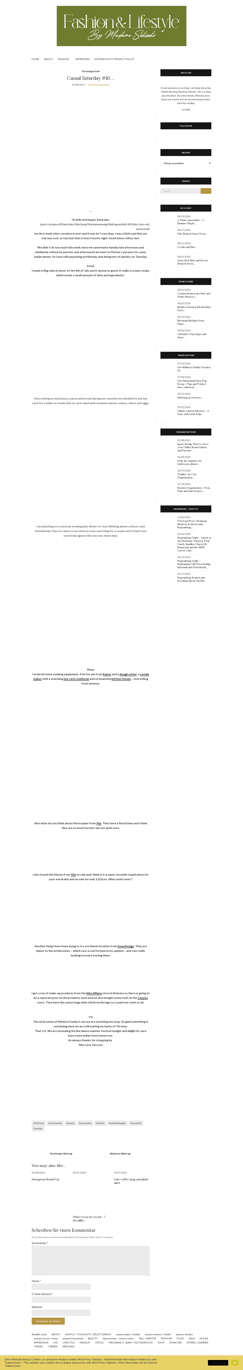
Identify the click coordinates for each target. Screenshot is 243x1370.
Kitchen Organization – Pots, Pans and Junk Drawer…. (193, 489)
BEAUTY (93, 1338)
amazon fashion (184, 1334)
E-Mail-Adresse (42, 1294)
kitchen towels (121, 678)
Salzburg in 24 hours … (190, 397)
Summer (38, 1128)
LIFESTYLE (69, 1342)
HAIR (192, 1338)
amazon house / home (46, 1338)
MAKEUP (85, 1342)
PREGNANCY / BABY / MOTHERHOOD (131, 1342)
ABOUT (48, 59)
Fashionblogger (117, 1123)
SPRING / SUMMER (197, 1342)
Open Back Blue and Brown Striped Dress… (192, 262)
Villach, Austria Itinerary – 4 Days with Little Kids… (193, 412)
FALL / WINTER (147, 1338)
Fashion (100, 1123)
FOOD (180, 1338)
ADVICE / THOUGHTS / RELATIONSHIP (88, 1334)
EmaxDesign (126, 946)
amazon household (73, 1338)
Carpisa (143, 997)
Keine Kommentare (98, 84)
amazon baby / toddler (128, 1334)
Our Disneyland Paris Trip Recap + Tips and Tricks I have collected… (192, 384)
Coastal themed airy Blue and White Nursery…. (193, 295)
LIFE (55, 1342)
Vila (98, 823)
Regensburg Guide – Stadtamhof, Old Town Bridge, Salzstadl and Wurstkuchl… (194, 564)
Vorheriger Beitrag (61, 1153)
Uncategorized (90, 71)
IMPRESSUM (82, 59)
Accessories (55, 1123)
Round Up (135, 1123)
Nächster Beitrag (120, 1153)
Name (36, 1281)
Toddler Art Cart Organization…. (186, 476)
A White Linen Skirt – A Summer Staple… (190, 222)
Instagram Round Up (45, 1179)
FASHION (63, 59)
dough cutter (128, 674)
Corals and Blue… (187, 247)
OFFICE (99, 1342)
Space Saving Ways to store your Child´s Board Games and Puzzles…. (192, 447)
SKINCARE (175, 1342)
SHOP (161, 1342)
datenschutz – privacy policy (118, 1338)
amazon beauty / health (158, 1334)
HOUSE (204, 1338)
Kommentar (40, 1243)
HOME (35, 59)
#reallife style (39, 1334)
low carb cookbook (76, 678)
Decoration (85, 1123)
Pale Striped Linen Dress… (192, 233)
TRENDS (53, 1346)
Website (37, 1307)
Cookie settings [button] (218, 1362)
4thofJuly (38, 1123)
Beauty (71, 1123)
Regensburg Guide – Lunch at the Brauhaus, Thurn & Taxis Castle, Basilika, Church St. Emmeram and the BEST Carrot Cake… (194, 544)
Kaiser (107, 674)
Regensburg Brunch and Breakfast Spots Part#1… (191, 579)
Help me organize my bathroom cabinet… (189, 462)
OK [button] (234, 1362)
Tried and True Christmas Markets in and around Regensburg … (192, 524)
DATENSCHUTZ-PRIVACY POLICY (114, 59)
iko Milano (95, 993)
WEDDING (69, 1346)
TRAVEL (38, 1346)
